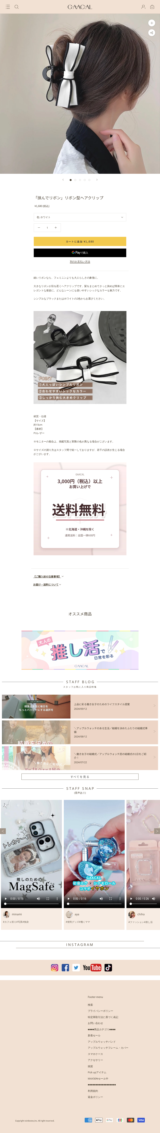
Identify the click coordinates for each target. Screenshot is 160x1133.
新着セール (94, 1035)
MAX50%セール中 (98, 1078)
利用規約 (93, 1091)
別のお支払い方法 (80, 261)
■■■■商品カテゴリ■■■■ (102, 1029)
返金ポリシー (95, 1097)
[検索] (17, 7)
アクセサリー (95, 1060)
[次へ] (97, 180)
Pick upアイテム (97, 1072)
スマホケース (95, 1054)
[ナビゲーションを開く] (8, 7)
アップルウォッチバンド (102, 1041)
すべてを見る (80, 777)
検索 (90, 1004)
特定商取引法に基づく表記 (103, 1017)
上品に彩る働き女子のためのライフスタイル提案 (102, 704)
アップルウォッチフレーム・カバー (108, 1047)
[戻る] (63, 180)
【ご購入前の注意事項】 (47, 576)
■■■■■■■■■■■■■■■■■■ (102, 1084)
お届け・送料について (46, 584)
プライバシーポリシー (100, 1011)
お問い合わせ (95, 1023)
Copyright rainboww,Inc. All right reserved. (34, 1120)
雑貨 (90, 1066)
